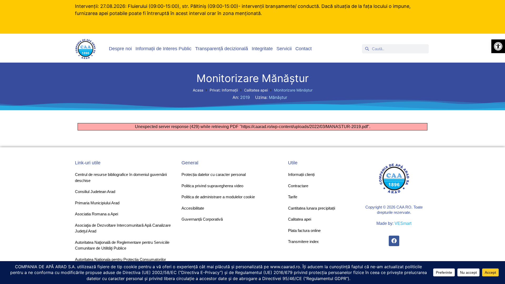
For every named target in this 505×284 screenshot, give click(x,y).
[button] (498, 46)
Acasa (198, 90)
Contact (303, 48)
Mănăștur (278, 97)
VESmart (403, 223)
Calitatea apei (256, 90)
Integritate (262, 48)
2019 (245, 97)
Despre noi (120, 48)
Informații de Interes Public (163, 48)
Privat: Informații (224, 90)
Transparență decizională (221, 48)
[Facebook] (394, 241)
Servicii (284, 48)
